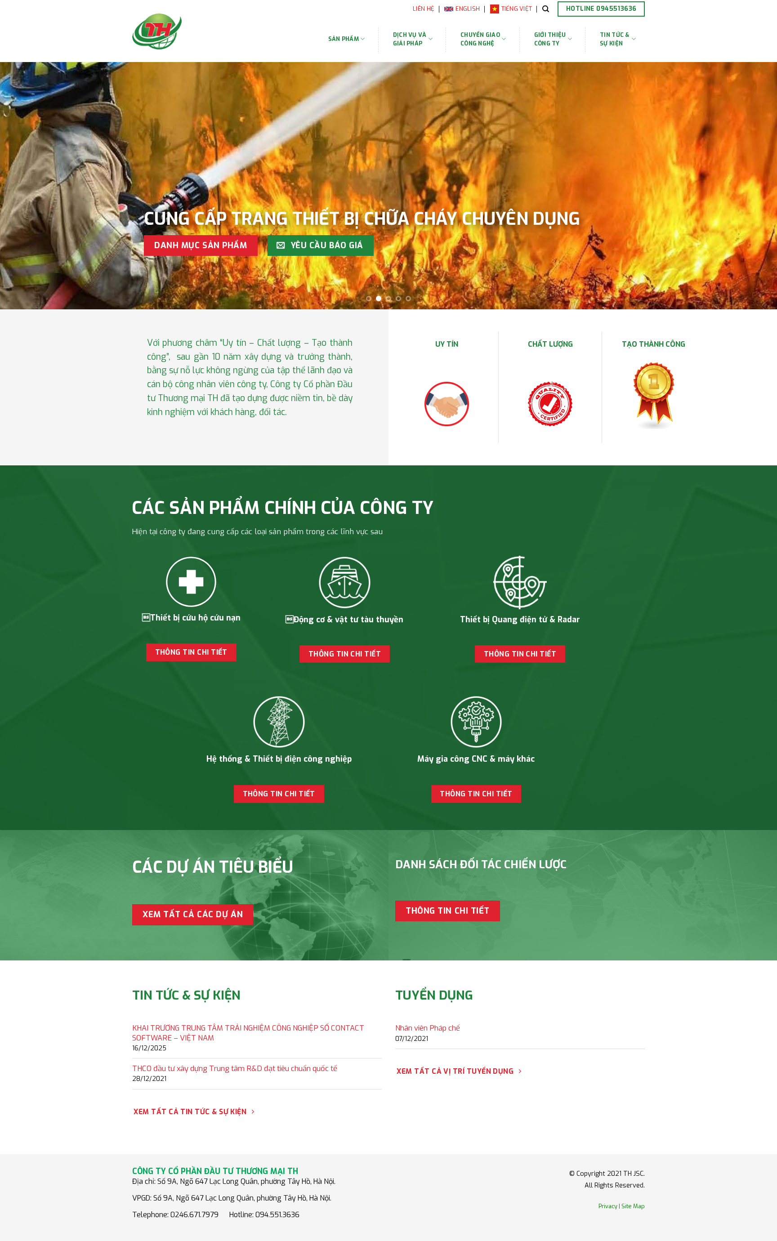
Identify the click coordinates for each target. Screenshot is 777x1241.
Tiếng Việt (516, 9)
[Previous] (27, 185)
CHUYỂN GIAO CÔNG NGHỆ (480, 39)
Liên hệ (423, 9)
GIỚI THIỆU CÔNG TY (550, 39)
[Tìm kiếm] (545, 9)
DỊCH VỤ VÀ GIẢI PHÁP (410, 39)
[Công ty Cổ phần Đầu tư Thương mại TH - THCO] (185, 31)
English (467, 9)
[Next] (750, 185)
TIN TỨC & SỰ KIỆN (615, 39)
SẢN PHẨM (343, 39)
